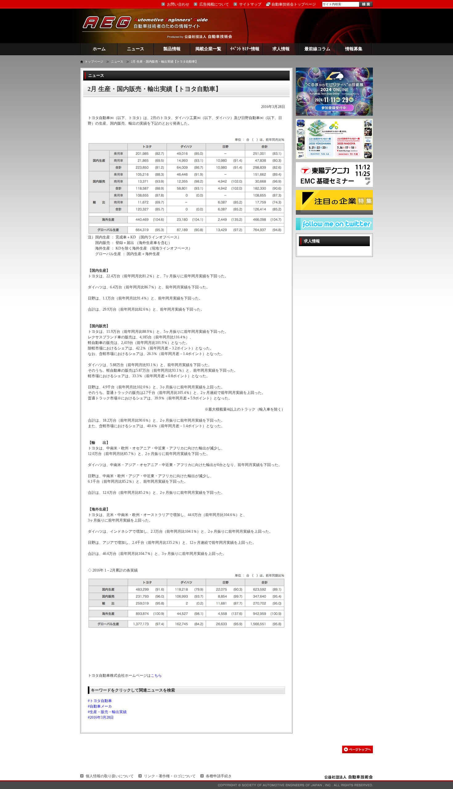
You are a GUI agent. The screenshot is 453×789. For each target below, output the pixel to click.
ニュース (135, 49)
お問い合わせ (178, 4)
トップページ (94, 61)
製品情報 (172, 49)
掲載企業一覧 (208, 49)
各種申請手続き (219, 776)
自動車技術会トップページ (293, 4)
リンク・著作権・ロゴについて (170, 776)
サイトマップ (250, 4)
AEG (149, 26)
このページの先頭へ (357, 749)
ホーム (99, 49)
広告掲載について (214, 4)
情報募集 (353, 49)
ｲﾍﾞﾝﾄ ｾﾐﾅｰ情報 (244, 49)
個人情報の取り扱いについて (110, 776)
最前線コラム (317, 49)
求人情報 (281, 49)
